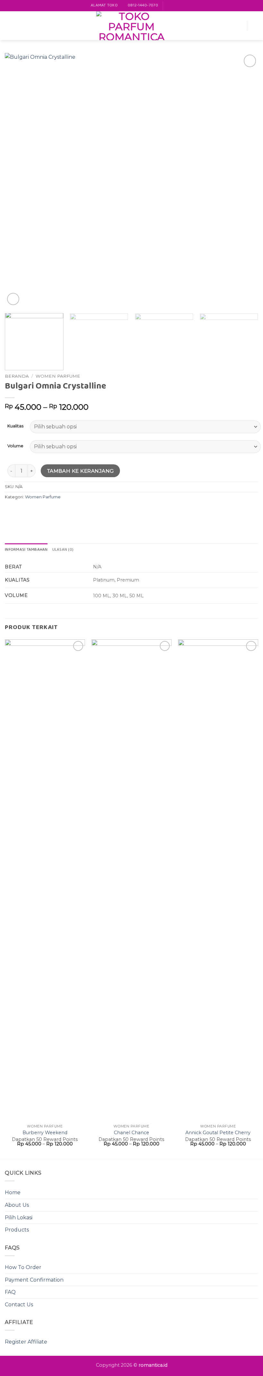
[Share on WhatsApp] (10, 511)
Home (13, 1192)
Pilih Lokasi (18, 1217)
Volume (15, 446)
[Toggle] (254, 1217)
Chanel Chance (131, 1132)
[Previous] (18, 179)
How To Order (23, 1267)
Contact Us (19, 1305)
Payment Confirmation (34, 1280)
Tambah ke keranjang (80, 471)
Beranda (17, 376)
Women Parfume (58, 376)
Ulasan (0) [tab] (63, 549)
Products (17, 1230)
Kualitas (15, 426)
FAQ (10, 1292)
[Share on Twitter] (34, 511)
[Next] (245, 179)
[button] (9, 25)
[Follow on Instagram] (175, 6)
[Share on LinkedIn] (68, 511)
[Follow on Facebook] (168, 6)
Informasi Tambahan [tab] (26, 549)
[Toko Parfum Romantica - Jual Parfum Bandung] (131, 25)
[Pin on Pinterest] (57, 511)
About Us (17, 1205)
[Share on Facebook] (22, 511)
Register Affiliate (26, 1342)
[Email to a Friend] (45, 511)
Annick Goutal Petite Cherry (217, 1132)
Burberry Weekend (44, 1132)
